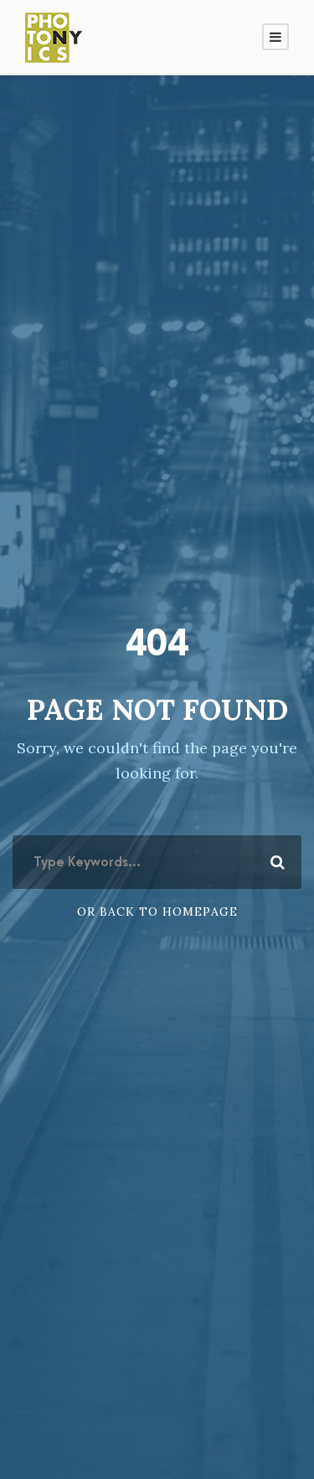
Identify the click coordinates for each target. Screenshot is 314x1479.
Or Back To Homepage (157, 911)
